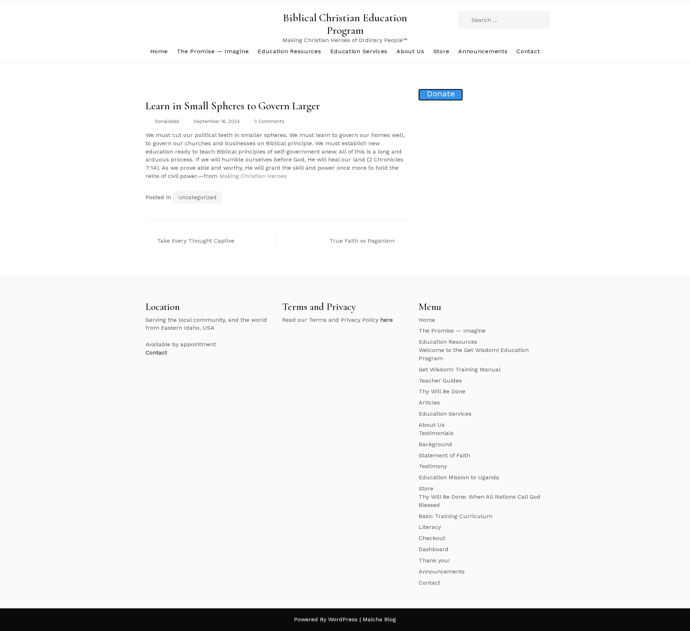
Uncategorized (197, 197)
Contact (528, 51)
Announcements (482, 51)
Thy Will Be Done (442, 391)
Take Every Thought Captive (195, 240)
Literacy (430, 526)
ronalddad (167, 121)
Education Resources (289, 51)
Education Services (359, 51)
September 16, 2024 (216, 121)
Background (435, 444)
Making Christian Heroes (253, 176)
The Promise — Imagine (213, 51)
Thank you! (434, 560)
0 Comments (269, 121)
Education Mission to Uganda (459, 477)
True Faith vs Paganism (362, 240)
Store (441, 51)
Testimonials (436, 433)
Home (159, 51)
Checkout (432, 538)
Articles (429, 402)
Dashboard (433, 549)
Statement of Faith (444, 455)
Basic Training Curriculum (455, 516)
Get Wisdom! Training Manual (460, 369)
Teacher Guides (440, 380)
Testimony (433, 466)
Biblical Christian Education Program (345, 24)
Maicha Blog (379, 619)
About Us (410, 51)
